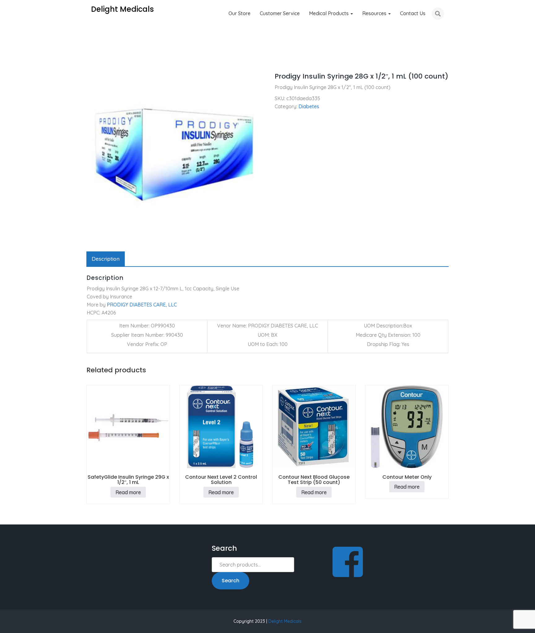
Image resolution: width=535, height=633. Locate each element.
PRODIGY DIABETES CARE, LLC (142, 305)
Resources (375, 13)
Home (93, 59)
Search (230, 580)
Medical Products (329, 13)
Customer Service (280, 13)
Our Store (239, 13)
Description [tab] (106, 258)
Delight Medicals (285, 621)
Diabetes (118, 59)
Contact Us (412, 13)
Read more (128, 492)
